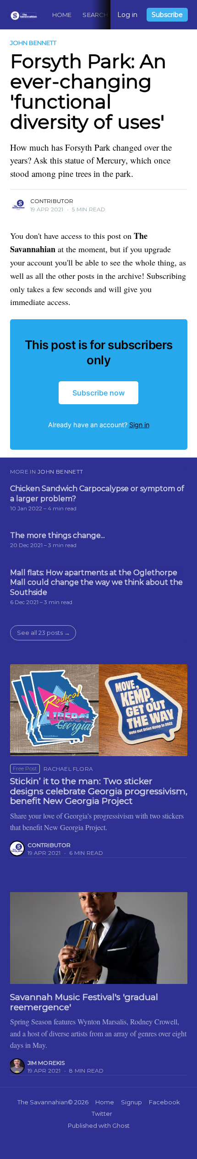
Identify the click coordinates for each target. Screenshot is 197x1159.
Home (62, 14)
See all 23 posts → (43, 632)
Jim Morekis (46, 1062)
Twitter (102, 1113)
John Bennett (33, 42)
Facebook (164, 1102)
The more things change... (57, 535)
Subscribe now (98, 392)
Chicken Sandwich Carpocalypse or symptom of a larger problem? (97, 493)
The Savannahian (42, 1102)
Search (95, 14)
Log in (127, 14)
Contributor (52, 201)
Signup (131, 1102)
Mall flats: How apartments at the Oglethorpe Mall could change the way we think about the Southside (96, 582)
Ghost (121, 1125)
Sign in (139, 425)
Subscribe (167, 15)
